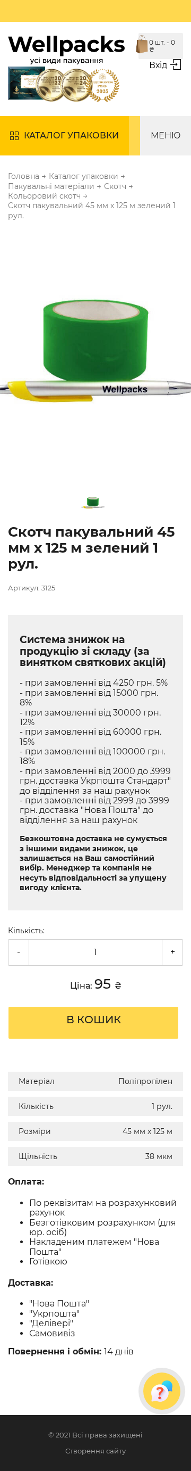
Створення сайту (95, 1451)
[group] (95, 352)
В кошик (93, 1019)
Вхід (158, 65)
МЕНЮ (165, 135)
